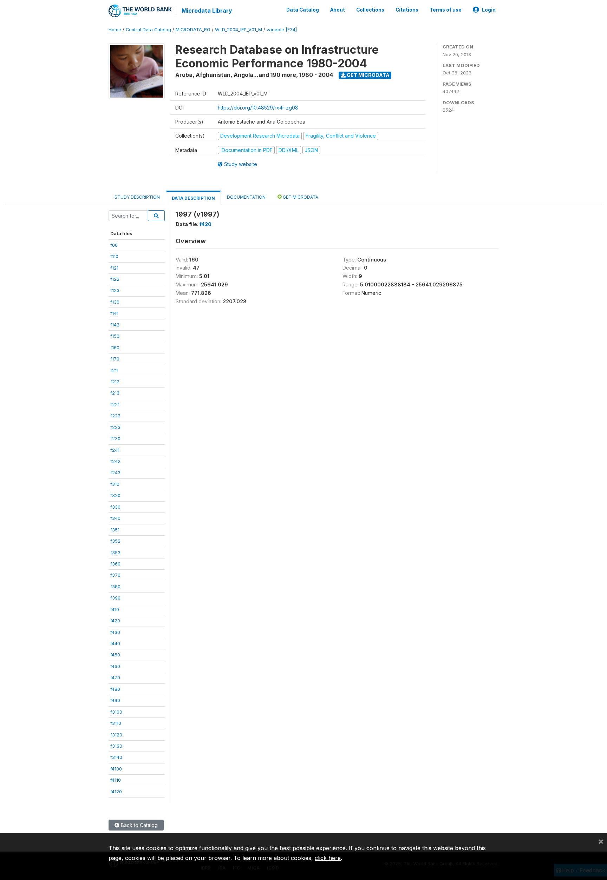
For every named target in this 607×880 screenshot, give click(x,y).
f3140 (116, 757)
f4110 (115, 780)
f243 (115, 472)
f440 (115, 643)
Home (115, 29)
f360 (115, 564)
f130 (114, 302)
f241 (114, 450)
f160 (114, 347)
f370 (115, 575)
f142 (114, 324)
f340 (115, 518)
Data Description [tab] (193, 198)
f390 (115, 598)
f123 (114, 290)
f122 (114, 279)
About (337, 10)
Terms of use (446, 10)
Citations (407, 10)
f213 (114, 393)
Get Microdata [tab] (300, 197)
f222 (115, 415)
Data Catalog (302, 10)
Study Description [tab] (137, 197)
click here (328, 857)
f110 (114, 256)
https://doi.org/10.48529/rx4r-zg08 (258, 108)
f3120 (116, 734)
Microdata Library (207, 10)
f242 (115, 461)
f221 (114, 404)
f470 (115, 677)
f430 (115, 632)
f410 (114, 609)
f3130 (116, 746)
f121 (114, 268)
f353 (115, 552)
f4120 (116, 791)
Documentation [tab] (246, 197)
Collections (370, 10)
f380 (115, 586)
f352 (115, 541)
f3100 (116, 712)
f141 (114, 313)
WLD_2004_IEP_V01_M (238, 29)
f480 (115, 689)
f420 (115, 620)
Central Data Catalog (148, 29)
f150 (114, 336)
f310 (114, 484)
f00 (114, 245)
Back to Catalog (138, 825)
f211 (114, 370)
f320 (115, 495)
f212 (114, 381)
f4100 (116, 769)
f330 (115, 507)
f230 (115, 438)
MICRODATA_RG (193, 29)
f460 (115, 666)
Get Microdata (368, 75)
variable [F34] (282, 29)
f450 (115, 654)
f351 (114, 529)
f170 (114, 359)
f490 (115, 700)
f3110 (115, 723)
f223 (115, 427)
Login (489, 10)
